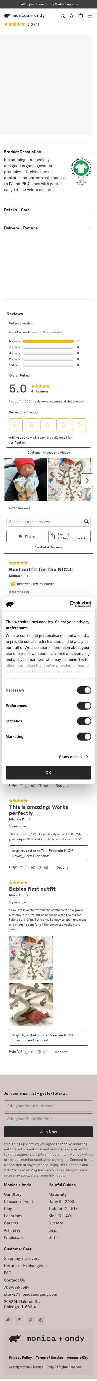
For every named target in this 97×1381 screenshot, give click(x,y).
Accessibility (77, 1358)
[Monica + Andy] (24, 15)
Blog (8, 1208)
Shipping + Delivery (21, 1258)
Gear (52, 1230)
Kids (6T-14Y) (59, 1215)
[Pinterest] (41, 1320)
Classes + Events (19, 1201)
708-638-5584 (16, 1287)
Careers (11, 1223)
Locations (13, 1215)
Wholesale (13, 1237)
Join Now (48, 1131)
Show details (70, 757)
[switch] (84, 705)
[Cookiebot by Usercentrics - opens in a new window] (69, 604)
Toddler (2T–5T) (62, 1208)
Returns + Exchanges (23, 1265)
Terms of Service (49, 1358)
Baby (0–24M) (61, 1201)
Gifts (52, 1237)
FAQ (7, 1273)
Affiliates (12, 1230)
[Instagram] (19, 1320)
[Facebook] (30, 1320)
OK (48, 772)
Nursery (55, 1223)
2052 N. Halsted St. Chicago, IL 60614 (22, 1304)
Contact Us (14, 1280)
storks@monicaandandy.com (30, 1294)
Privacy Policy (20, 1358)
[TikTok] (8, 1320)
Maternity (57, 1194)
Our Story (12, 1194)
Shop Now (70, 4)
